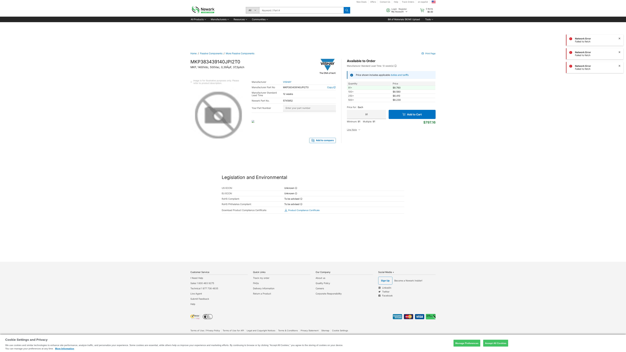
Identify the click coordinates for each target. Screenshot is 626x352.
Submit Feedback (199, 298)
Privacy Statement (310, 330)
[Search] (347, 10)
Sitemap (325, 330)
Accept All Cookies (496, 343)
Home (193, 53)
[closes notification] (619, 11)
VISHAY (287, 82)
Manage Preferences (466, 343)
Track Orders (408, 2)
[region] (313, 343)
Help (396, 2)
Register (403, 9)
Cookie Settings (340, 330)
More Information (64, 348)
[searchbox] (301, 10)
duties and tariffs (400, 74)
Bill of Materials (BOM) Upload (404, 19)
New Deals (361, 2)
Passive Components (211, 53)
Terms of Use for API (233, 330)
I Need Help (196, 278)
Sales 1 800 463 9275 (202, 283)
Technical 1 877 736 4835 (204, 288)
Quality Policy (323, 283)
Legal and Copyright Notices (261, 330)
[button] (198, 19)
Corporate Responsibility (329, 293)
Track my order (261, 278)
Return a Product (262, 293)
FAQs (256, 283)
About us (320, 278)
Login (394, 9)
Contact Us (385, 2)
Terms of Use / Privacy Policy (205, 330)
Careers (320, 288)
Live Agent (196, 293)
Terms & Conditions (288, 330)
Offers (373, 2)
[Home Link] (202, 10)
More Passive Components (240, 53)
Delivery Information (263, 288)
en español (423, 2)
